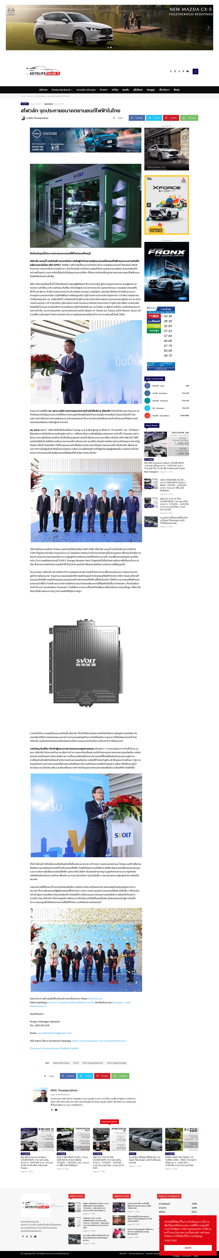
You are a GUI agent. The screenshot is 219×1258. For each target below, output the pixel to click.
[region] (109, 27)
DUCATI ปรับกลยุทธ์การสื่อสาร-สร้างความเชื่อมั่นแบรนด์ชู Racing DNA (141, 1231)
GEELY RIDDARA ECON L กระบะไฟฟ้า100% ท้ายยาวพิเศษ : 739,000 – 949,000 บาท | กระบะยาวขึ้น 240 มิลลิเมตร (173, 485)
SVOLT (76, 1063)
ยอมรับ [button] (188, 1248)
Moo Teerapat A (151, 472)
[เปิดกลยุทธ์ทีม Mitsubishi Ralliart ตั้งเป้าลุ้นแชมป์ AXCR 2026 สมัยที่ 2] (119, 1220)
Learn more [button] (171, 1240)
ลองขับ (90, 1002)
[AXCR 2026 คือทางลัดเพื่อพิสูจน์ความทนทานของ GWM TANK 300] (119, 1207)
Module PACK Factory (61, 1063)
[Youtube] (187, 71)
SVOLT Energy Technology (116, 1063)
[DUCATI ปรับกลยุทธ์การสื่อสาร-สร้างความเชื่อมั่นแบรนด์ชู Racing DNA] (119, 1233)
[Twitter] (183, 71)
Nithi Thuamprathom (38, 118)
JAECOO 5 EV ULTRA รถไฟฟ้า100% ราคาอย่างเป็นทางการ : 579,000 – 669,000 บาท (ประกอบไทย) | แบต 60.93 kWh (174, 504)
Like (187, 386)
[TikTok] (179, 71)
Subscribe (184, 416)
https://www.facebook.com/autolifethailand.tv (99, 1041)
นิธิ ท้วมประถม (95, 998)
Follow (185, 393)
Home (23, 96)
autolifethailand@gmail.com (55, 1033)
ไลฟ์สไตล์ (66, 1048)
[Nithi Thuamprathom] (23, 118)
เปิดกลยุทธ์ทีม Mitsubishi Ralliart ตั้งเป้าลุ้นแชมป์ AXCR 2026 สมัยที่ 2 (140, 1218)
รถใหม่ (72, 1002)
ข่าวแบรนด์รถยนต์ (51, 1048)
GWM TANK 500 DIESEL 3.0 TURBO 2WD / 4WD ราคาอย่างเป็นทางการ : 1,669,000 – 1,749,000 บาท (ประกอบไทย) (180, 1161)
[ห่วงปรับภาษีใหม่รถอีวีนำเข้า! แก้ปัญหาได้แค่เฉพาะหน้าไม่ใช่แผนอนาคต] (151, 521)
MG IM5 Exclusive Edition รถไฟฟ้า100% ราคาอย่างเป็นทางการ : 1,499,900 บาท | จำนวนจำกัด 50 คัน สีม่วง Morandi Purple (164, 466)
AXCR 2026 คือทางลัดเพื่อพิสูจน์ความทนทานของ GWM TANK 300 (139, 1206)
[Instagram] (175, 71)
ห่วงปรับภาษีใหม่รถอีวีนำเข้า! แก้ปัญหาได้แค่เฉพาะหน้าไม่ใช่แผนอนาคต (174, 520)
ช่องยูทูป (118, 1002)
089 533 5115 (42, 1025)
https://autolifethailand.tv (60, 1095)
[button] (109, 27)
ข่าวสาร (30, 96)
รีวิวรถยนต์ (35, 1048)
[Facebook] (171, 71)
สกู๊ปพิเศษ (81, 1002)
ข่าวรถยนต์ (62, 1002)
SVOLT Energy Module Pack (93, 1063)
